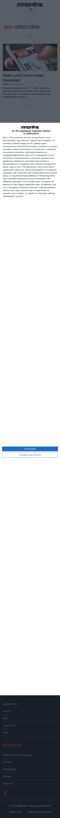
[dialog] (30, 409)
